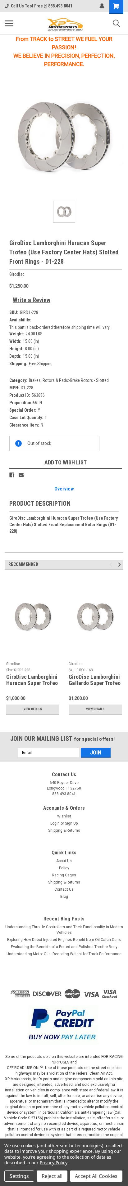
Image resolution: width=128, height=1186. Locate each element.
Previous (111, 564)
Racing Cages (64, 875)
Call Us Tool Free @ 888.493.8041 (41, 5)
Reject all (52, 1176)
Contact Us (64, 889)
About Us (64, 861)
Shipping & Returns (64, 830)
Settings (19, 1176)
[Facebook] (11, 474)
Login (55, 823)
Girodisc (13, 664)
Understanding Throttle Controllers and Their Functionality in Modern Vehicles (64, 930)
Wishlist (64, 816)
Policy (64, 868)
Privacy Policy (53, 1163)
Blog (64, 896)
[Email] (21, 474)
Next (120, 564)
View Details (33, 709)
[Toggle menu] (9, 23)
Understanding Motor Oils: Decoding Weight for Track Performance (64, 954)
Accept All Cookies (96, 1176)
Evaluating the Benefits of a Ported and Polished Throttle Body (64, 947)
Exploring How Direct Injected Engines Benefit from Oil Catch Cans (64, 940)
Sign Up (71, 823)
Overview (64, 489)
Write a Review (31, 300)
